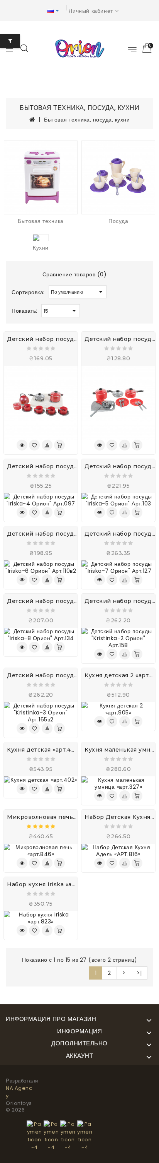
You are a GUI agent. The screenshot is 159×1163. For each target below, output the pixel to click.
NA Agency (19, 1092)
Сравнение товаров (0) (74, 274)
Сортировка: (28, 292)
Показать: (24, 311)
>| (139, 973)
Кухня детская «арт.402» (44, 749)
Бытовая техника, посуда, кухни (87, 119)
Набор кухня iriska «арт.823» (50, 884)
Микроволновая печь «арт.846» (55, 817)
